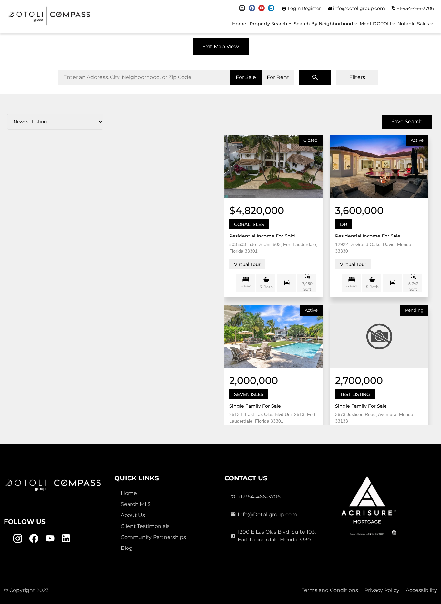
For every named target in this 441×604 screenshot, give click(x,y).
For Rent (278, 77)
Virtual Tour (247, 264)
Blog (127, 548)
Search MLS (136, 504)
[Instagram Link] (242, 8)
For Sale (246, 77)
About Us (133, 515)
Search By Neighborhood (323, 23)
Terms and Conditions (330, 590)
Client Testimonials (145, 526)
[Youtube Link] (261, 8)
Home (239, 23)
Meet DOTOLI (375, 23)
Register (311, 8)
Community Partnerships (153, 537)
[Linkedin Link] (271, 8)
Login (295, 8)
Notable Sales (413, 23)
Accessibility (421, 590)
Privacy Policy (381, 590)
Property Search (268, 23)
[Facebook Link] (252, 8)
